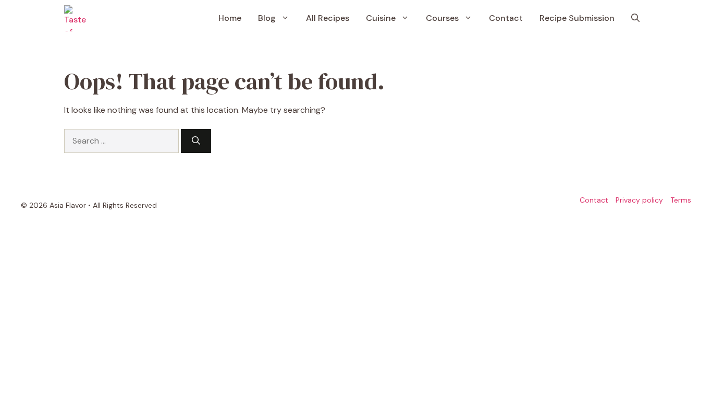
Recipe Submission (577, 18)
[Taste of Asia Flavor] (77, 18)
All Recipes (327, 18)
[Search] (196, 141)
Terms (680, 200)
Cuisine (381, 18)
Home (229, 18)
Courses (442, 18)
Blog (267, 18)
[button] (635, 18)
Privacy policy (639, 200)
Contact (506, 18)
